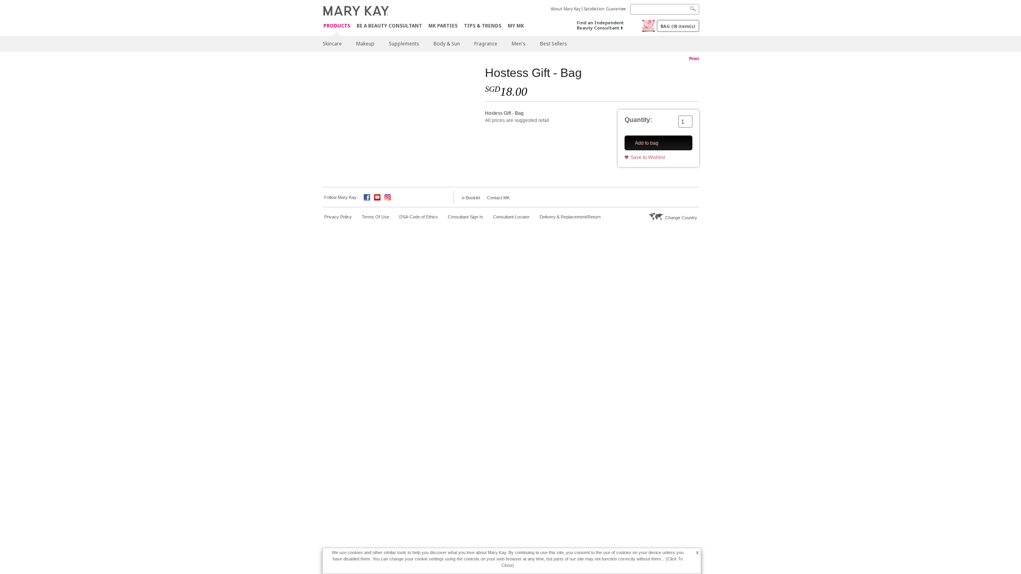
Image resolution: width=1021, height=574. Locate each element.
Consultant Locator (511, 216)
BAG (677, 26)
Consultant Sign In (465, 216)
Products (336, 26)
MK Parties (442, 25)
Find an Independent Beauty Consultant (600, 25)
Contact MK (498, 197)
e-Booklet (471, 197)
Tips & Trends (482, 25)
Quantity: (638, 119)
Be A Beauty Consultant (389, 25)
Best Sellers (553, 43)
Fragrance (485, 43)
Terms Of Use (375, 216)
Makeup (365, 43)
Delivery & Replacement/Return (570, 216)
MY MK (516, 25)
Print (694, 58)
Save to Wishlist (648, 157)
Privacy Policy (338, 216)
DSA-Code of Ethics (418, 216)
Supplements (404, 43)
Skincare (332, 43)
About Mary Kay (565, 9)
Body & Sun (447, 43)
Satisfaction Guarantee (605, 9)
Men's (519, 43)
